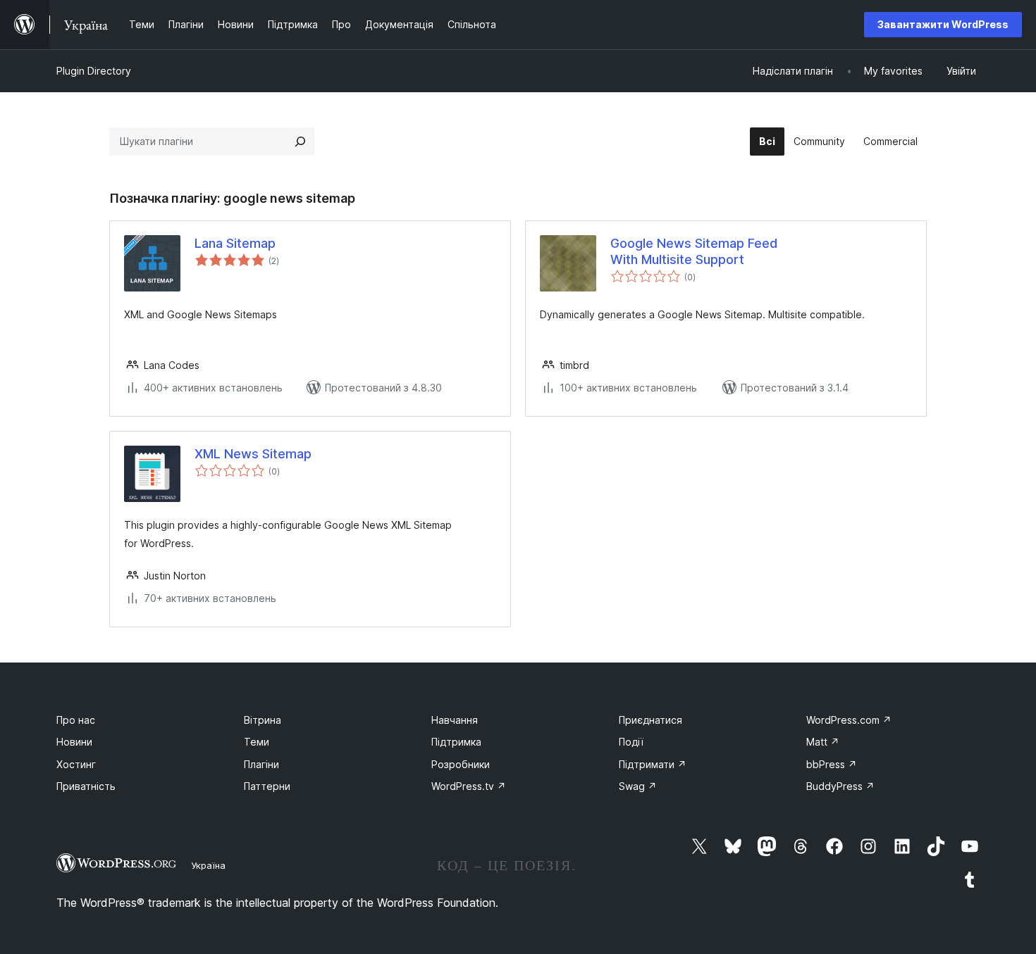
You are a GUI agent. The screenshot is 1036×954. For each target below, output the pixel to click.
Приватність (86, 786)
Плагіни (261, 764)
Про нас (75, 720)
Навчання (454, 720)
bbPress (831, 764)
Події (631, 742)
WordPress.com (849, 720)
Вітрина (262, 720)
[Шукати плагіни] (300, 141)
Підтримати (652, 764)
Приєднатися (650, 720)
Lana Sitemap (235, 243)
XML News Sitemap (253, 453)
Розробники (460, 764)
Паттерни (267, 786)
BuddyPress (840, 786)
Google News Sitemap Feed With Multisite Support (693, 251)
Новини (74, 742)
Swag (638, 786)
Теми (256, 742)
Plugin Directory (93, 71)
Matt (822, 742)
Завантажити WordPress (943, 24)
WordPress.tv (468, 786)
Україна (208, 865)
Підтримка (456, 742)
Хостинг (76, 764)
